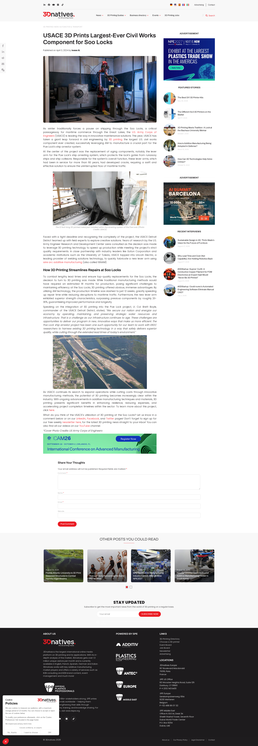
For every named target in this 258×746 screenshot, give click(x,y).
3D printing (115, 139)
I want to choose (31, 732)
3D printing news (51, 27)
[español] (179, 5)
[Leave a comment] (3, 70)
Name (61, 493)
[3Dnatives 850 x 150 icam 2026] (100, 444)
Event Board (165, 644)
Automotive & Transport (70, 27)
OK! (49, 732)
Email (61, 502)
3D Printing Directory (170, 638)
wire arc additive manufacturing (62, 262)
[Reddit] (3, 58)
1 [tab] (127, 587)
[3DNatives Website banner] (189, 203)
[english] (175, 5)
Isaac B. (76, 50)
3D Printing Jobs (172, 15)
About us (165, 740)
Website (61, 511)
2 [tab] (131, 587)
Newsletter (165, 651)
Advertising (199, 5)
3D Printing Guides (115, 15)
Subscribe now (149, 614)
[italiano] (188, 5)
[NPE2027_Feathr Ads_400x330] (189, 59)
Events (155, 15)
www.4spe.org (73, 710)
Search (212, 16)
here (51, 410)
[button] (5, 741)
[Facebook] (3, 46)
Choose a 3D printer (170, 641)
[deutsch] (171, 5)
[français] (184, 5)
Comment (62, 473)
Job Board (165, 647)
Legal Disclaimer (198, 740)
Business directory (138, 15)
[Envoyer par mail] (3, 64)
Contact (211, 5)
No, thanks (12, 732)
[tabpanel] (63, 565)
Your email (104, 614)
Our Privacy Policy (180, 740)
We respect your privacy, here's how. (18, 724)
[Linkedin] (3, 52)
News (98, 15)
